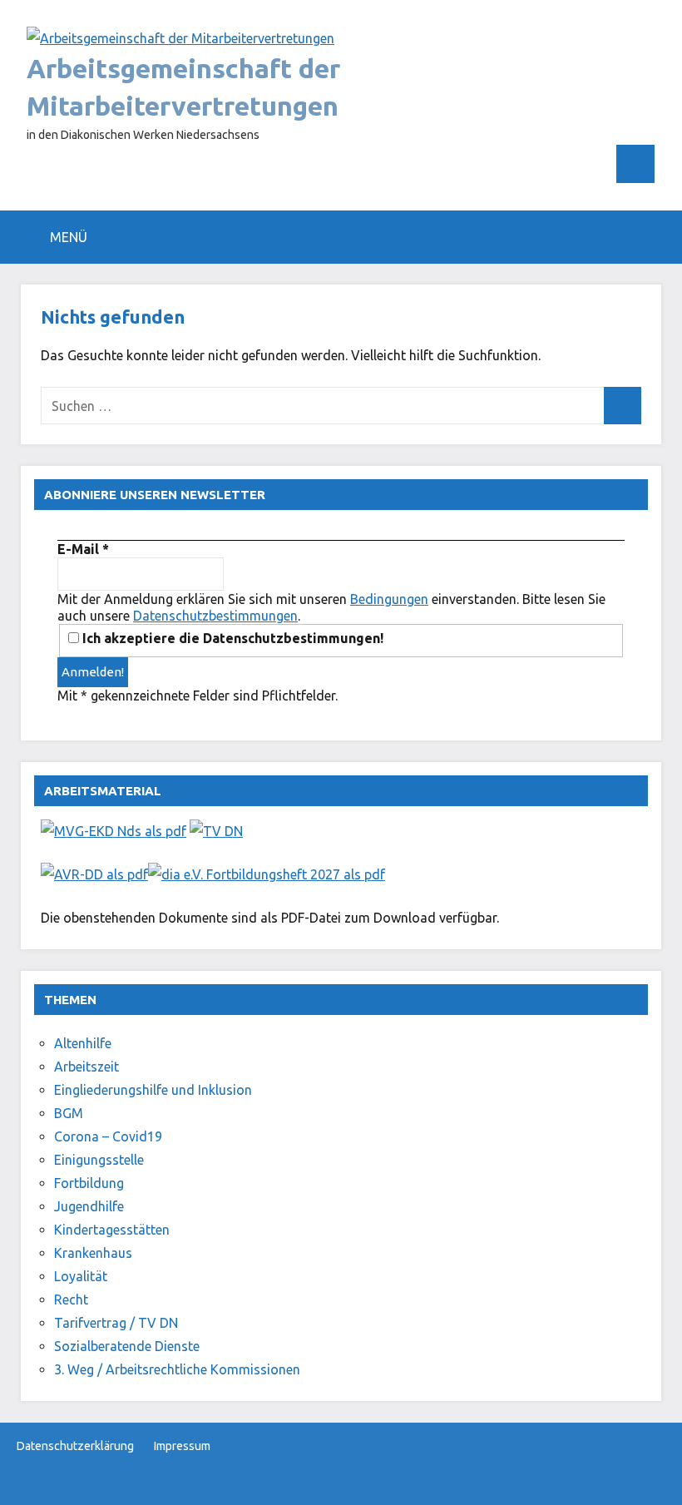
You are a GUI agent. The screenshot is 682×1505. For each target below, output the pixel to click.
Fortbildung (89, 1183)
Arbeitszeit (86, 1066)
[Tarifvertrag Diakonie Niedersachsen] (216, 831)
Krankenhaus (93, 1252)
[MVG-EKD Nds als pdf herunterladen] (113, 831)
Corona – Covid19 (108, 1136)
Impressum (182, 1446)
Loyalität (80, 1276)
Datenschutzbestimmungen (215, 615)
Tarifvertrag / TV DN (116, 1322)
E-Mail (83, 549)
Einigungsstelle (99, 1159)
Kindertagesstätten (112, 1229)
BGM (68, 1113)
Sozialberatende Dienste (127, 1346)
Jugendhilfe (89, 1206)
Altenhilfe (82, 1043)
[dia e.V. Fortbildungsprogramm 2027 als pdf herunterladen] (266, 874)
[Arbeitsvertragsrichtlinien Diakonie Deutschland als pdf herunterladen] (94, 874)
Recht (71, 1299)
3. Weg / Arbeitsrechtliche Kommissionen (177, 1369)
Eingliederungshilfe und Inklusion (153, 1089)
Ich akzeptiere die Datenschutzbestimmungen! (231, 638)
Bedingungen (389, 599)
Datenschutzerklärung (75, 1446)
